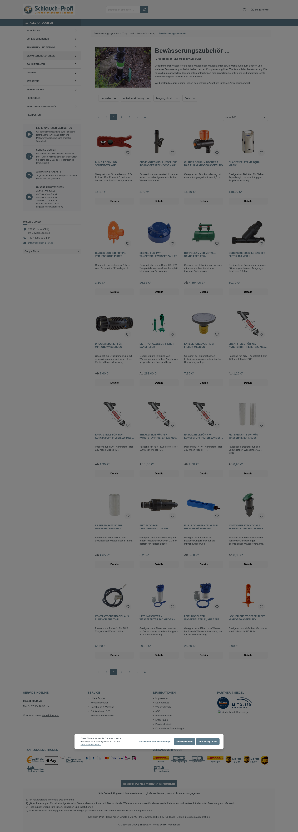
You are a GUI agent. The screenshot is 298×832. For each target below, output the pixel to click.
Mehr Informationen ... (91, 744)
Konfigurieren (184, 741)
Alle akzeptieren (207, 741)
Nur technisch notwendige (155, 741)
